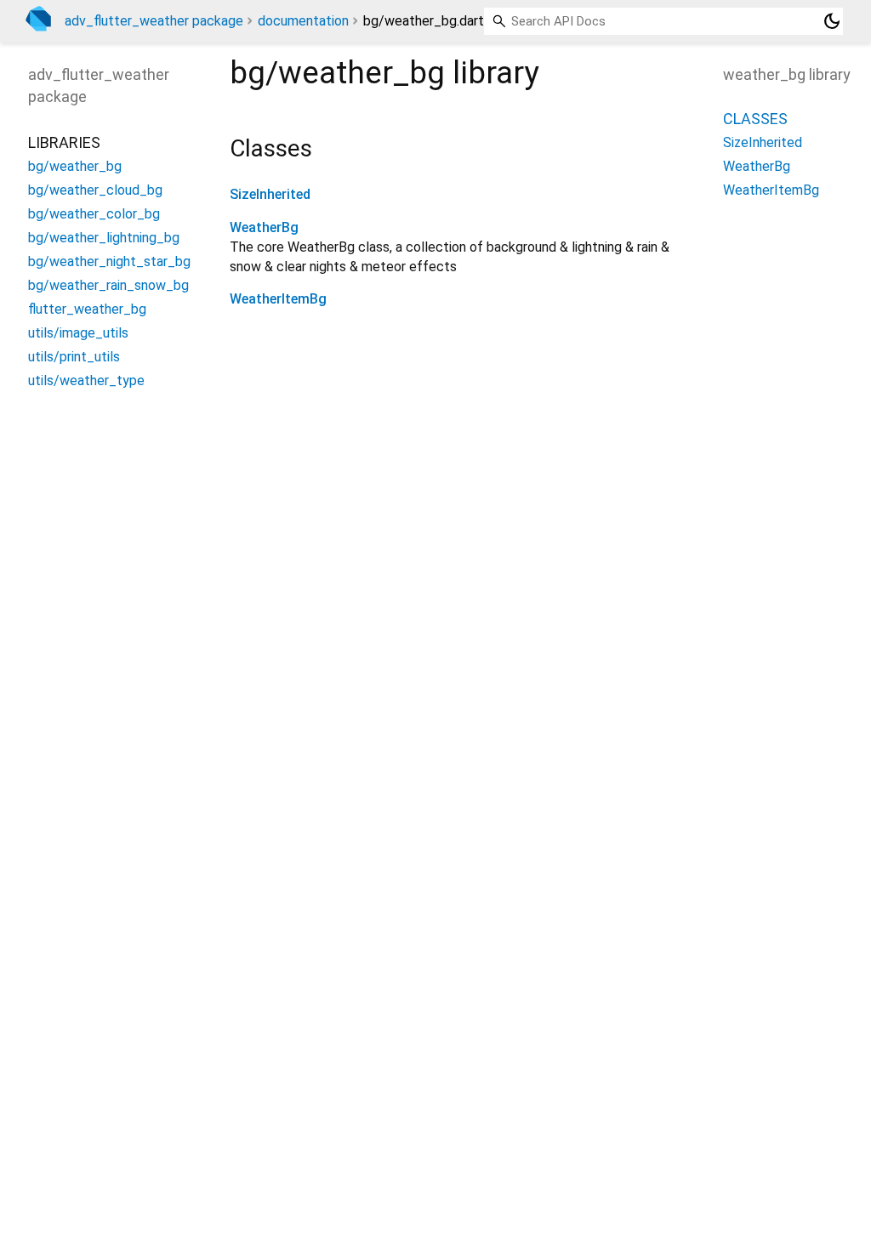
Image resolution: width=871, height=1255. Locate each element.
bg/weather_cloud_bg (95, 190)
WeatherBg (264, 227)
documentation (303, 21)
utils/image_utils (78, 333)
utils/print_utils (74, 357)
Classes (755, 119)
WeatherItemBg (278, 299)
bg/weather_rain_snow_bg (108, 285)
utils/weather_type (86, 380)
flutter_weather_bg (87, 309)
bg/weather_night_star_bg (109, 261)
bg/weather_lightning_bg (103, 238)
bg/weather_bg (75, 166)
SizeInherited (270, 194)
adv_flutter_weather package (154, 21)
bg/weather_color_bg (94, 214)
